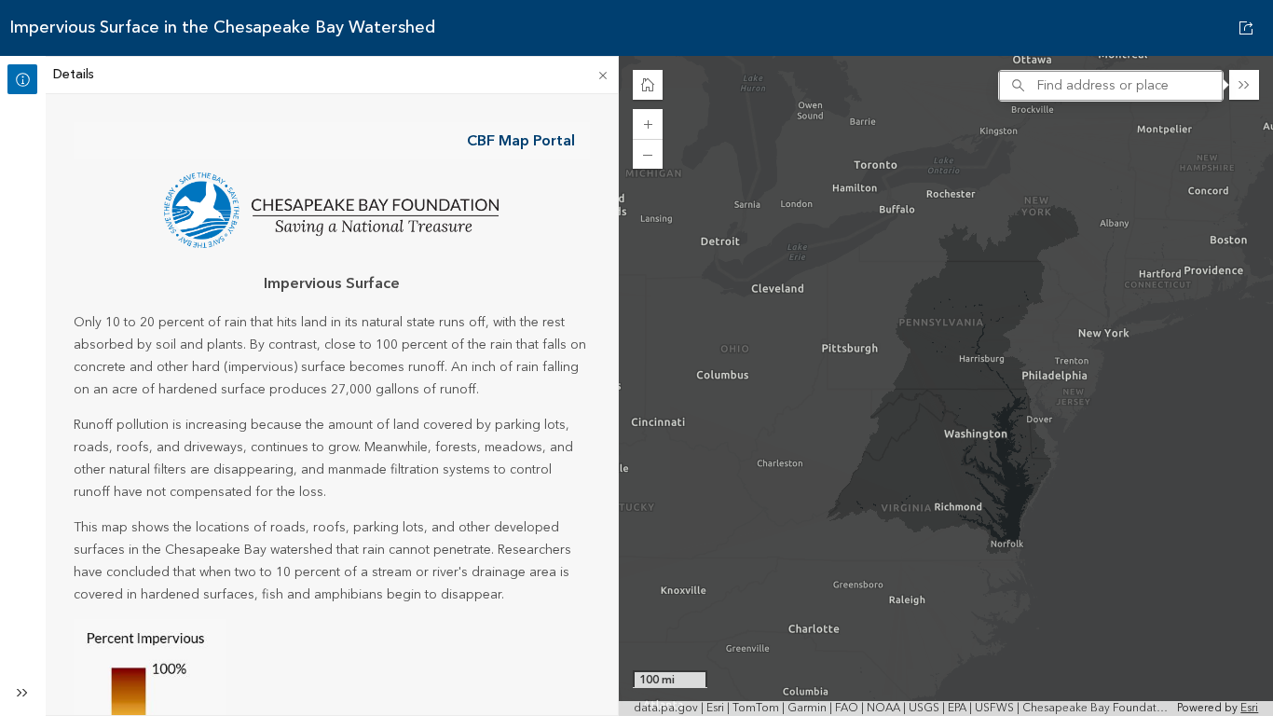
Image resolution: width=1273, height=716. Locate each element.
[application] (946, 386)
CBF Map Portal (521, 141)
